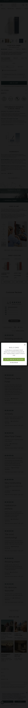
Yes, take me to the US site (15, 359)
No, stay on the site (14, 362)
